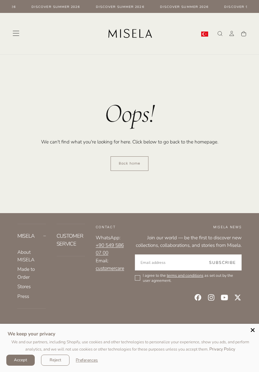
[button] (16, 33)
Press (23, 296)
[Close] (253, 330)
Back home (129, 163)
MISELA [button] (26, 236)
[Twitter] (238, 297)
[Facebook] (198, 297)
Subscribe (222, 262)
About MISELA (25, 256)
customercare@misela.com (124, 268)
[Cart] (243, 33)
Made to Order (26, 273)
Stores (24, 286)
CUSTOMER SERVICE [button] (70, 239)
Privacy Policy (222, 349)
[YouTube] (224, 297)
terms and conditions (185, 275)
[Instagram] (211, 297)
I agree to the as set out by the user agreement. (188, 278)
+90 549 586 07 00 (110, 249)
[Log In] (231, 34)
